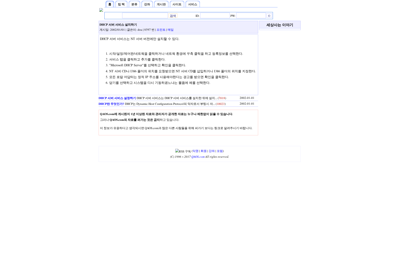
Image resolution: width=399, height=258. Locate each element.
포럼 (220, 151)
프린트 (161, 29)
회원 (204, 151)
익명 (196, 151)
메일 (171, 29)
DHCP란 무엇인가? (111, 103)
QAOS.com (198, 157)
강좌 (212, 151)
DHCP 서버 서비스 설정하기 (117, 98)
